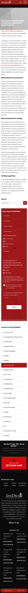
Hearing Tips (7, 417)
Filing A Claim (8, 342)
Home (3, 31)
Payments (7, 421)
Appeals (6, 435)
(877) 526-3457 (14, 6)
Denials (6, 412)
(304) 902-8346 (21, 579)
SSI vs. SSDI (7, 374)
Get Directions (7, 541)
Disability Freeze (9, 370)
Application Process (10, 431)
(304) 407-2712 (8, 581)
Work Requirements (10, 398)
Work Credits (8, 393)
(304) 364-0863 (8, 563)
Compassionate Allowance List (13, 337)
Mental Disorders (9, 365)
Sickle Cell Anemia (9, 407)
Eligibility (6, 360)
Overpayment (8, 379)
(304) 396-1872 (21, 542)
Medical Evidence (9, 346)
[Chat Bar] (14, 590)
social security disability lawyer (10, 65)
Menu (25, 2)
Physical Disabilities (9, 351)
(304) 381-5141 (21, 560)
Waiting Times (8, 384)
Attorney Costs (8, 332)
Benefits (6, 356)
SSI (5, 426)
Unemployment (8, 389)
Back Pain (7, 403)
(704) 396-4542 (8, 544)
